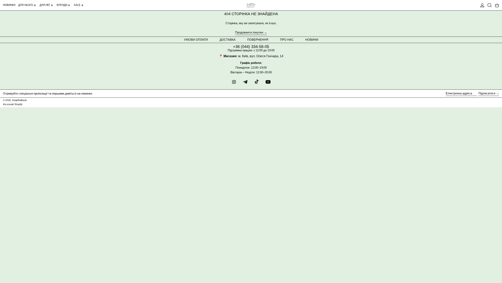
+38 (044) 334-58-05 (251, 46)
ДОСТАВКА (228, 39)
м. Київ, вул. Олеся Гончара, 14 (260, 56)
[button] (489, 5)
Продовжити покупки (249, 32)
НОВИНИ (311, 39)
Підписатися (486, 93)
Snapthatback (19, 100)
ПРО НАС (287, 39)
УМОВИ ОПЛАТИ (196, 39)
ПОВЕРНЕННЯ (257, 39)
